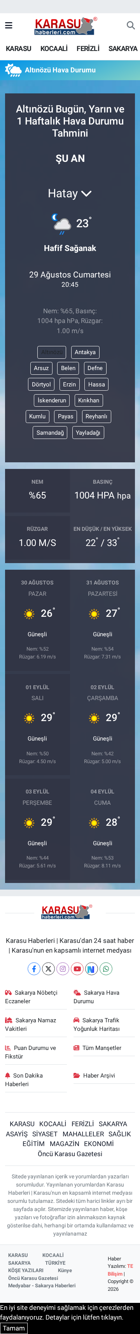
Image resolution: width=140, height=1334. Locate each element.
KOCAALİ (54, 48)
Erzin (69, 384)
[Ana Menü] (8, 26)
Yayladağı (88, 432)
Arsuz (41, 368)
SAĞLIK (119, 1134)
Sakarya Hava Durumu (97, 997)
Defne (95, 368)
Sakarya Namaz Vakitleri (30, 1024)
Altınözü (52, 352)
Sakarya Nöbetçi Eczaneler (31, 997)
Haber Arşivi (99, 1075)
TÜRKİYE (55, 1263)
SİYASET (45, 1134)
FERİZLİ (88, 48)
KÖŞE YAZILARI (26, 1270)
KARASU (18, 48)
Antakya (85, 352)
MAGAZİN (64, 1144)
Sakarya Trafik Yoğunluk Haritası (97, 1024)
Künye (65, 1270)
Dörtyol (41, 384)
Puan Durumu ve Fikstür (30, 1052)
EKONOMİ (99, 1144)
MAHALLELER (83, 1134)
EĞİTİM (34, 1144)
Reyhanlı (96, 416)
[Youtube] (77, 968)
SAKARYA (123, 48)
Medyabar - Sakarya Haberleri (41, 1285)
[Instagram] (62, 968)
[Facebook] (34, 968)
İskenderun (52, 400)
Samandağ (50, 432)
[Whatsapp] (106, 968)
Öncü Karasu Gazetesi (70, 1154)
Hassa (96, 384)
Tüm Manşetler (101, 1047)
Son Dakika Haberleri (24, 1080)
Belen (68, 368)
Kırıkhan (88, 400)
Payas (66, 416)
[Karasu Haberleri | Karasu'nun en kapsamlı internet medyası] (70, 25)
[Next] (91, 968)
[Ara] (131, 26)
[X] (48, 968)
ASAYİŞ (17, 1134)
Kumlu (37, 416)
